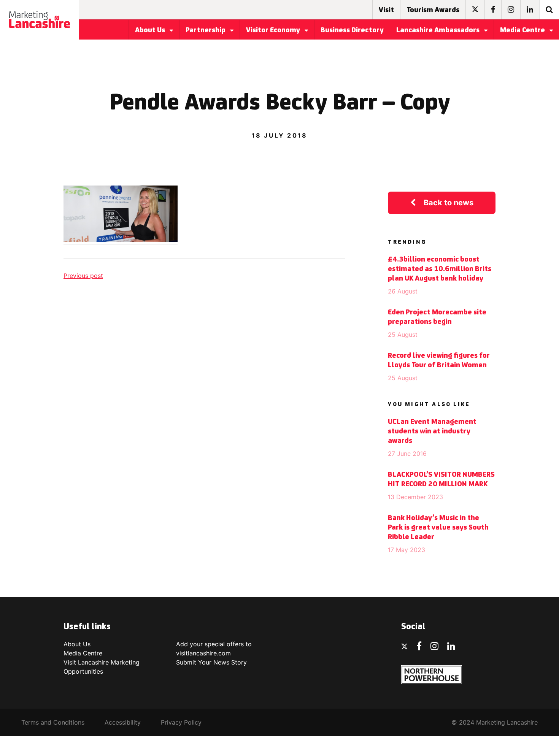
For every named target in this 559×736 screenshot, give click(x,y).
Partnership (206, 30)
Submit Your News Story (211, 662)
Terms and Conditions (52, 722)
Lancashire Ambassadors (438, 30)
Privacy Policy (181, 722)
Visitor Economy (274, 30)
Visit (386, 10)
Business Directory (352, 30)
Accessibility (123, 722)
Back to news (448, 202)
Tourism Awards (433, 10)
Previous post (83, 275)
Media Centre (523, 30)
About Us (151, 30)
